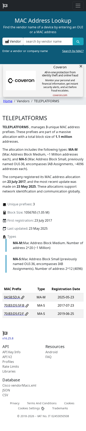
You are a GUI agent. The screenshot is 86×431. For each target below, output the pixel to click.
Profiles (8, 361)
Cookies (69, 403)
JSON (6, 390)
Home (7, 101)
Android (51, 352)
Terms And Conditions (42, 403)
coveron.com (60, 95)
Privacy (14, 403)
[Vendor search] (78, 41)
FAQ (48, 357)
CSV (5, 395)
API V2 (7, 357)
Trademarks (60, 408)
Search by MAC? (73, 51)
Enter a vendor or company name (43, 51)
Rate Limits (10, 366)
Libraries (9, 371)
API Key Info (11, 352)
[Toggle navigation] (78, 6)
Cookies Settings (29, 408)
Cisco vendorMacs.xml (19, 385)
